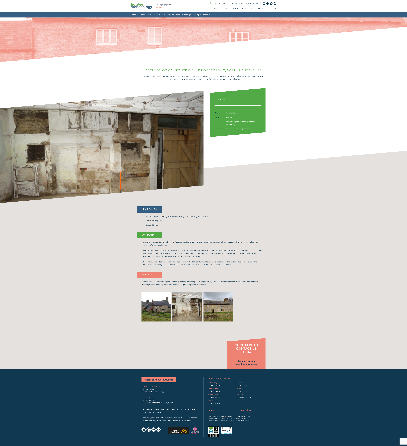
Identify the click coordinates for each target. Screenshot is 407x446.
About (236, 9)
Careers (261, 9)
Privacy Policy (244, 410)
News (251, 9)
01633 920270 (245, 397)
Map (244, 9)
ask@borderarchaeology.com (245, 3)
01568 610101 (148, 400)
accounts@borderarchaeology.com (158, 403)
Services (214, 9)
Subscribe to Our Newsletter (159, 380)
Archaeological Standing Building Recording (166, 76)
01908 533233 (216, 385)
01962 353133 (215, 397)
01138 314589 (215, 403)
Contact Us (213, 410)
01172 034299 (244, 391)
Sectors (226, 9)
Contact (272, 9)
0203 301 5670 (220, 3)
